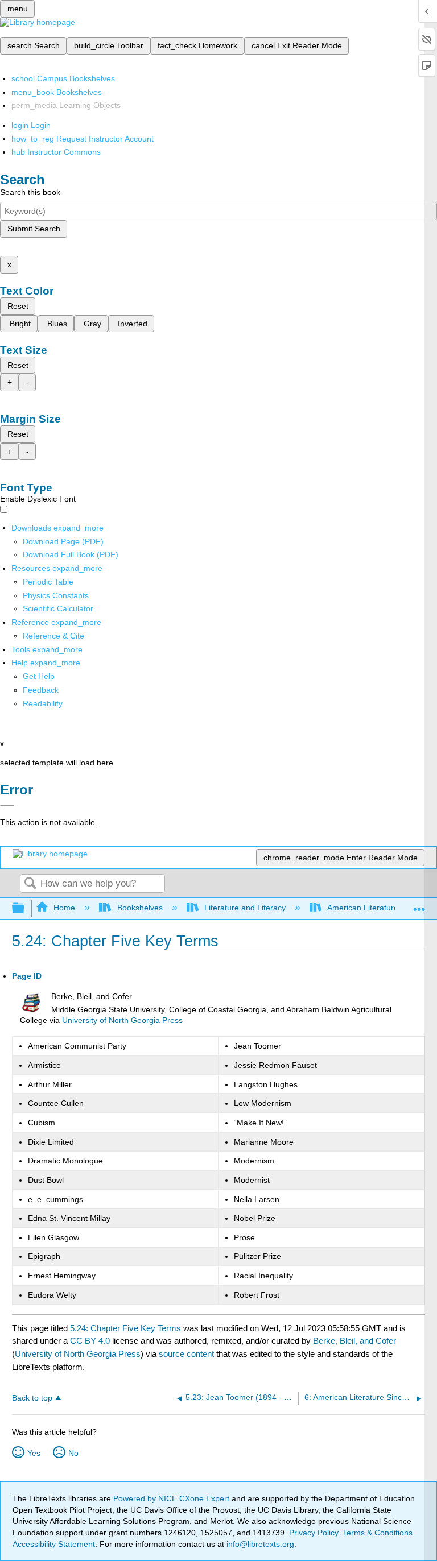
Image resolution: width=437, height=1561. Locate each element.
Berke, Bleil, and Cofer (354, 1340)
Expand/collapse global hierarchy (25, 908)
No (73, 1453)
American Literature (363, 907)
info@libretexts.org (259, 1543)
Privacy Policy (313, 1532)
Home (64, 907)
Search (30, 884)
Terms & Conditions (378, 1532)
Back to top (32, 1398)
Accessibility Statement (54, 1543)
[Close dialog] (7, 805)
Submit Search (33, 228)
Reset (17, 305)
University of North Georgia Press (122, 1020)
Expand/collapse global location (419, 905)
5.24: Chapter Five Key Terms (125, 1328)
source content (186, 1354)
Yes (33, 1453)
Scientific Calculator (58, 608)
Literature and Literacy (245, 907)
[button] (41, 689)
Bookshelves (139, 907)
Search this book (30, 192)
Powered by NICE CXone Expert (172, 1498)
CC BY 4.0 (90, 1340)
